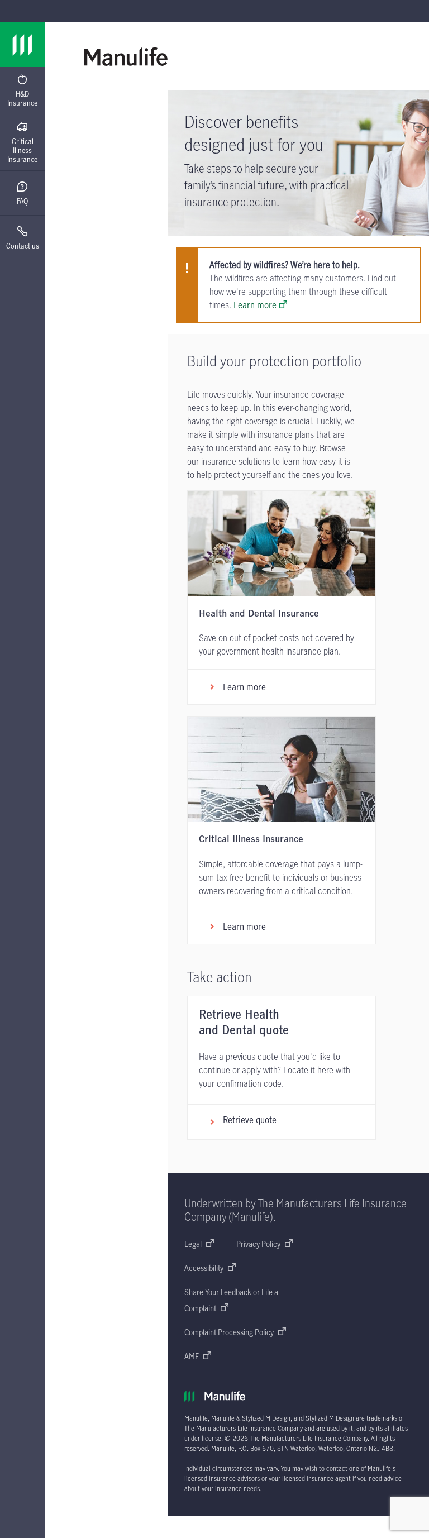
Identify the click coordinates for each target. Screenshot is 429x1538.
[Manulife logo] (22, 44)
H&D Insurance (22, 98)
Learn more (255, 305)
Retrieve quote (250, 1120)
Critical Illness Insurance (22, 150)
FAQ (22, 201)
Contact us (22, 246)
